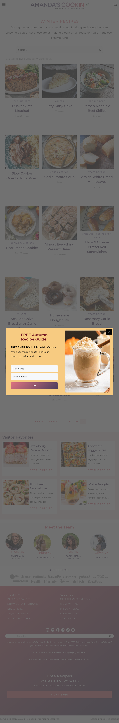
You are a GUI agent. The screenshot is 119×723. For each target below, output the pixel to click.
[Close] (109, 332)
